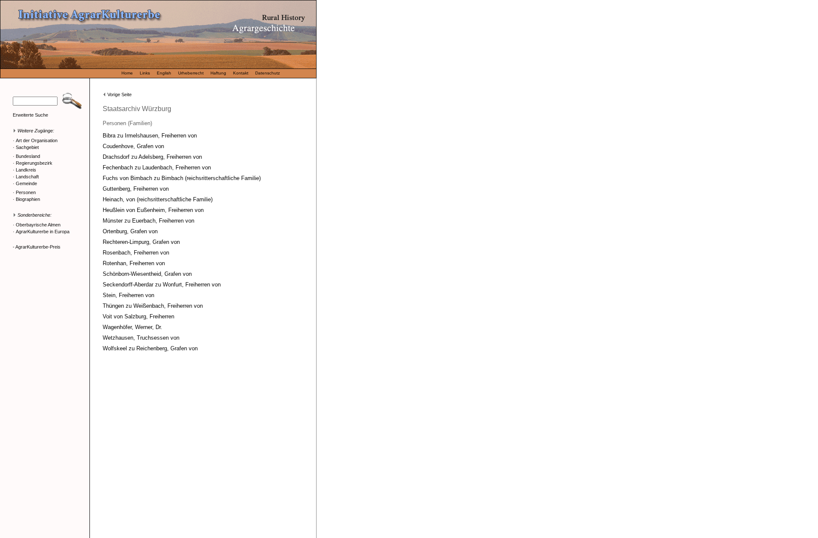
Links (145, 73)
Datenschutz (267, 73)
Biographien (28, 199)
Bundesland (28, 156)
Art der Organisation (37, 140)
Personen (26, 192)
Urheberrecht (191, 73)
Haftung (218, 73)
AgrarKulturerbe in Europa (42, 231)
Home (127, 73)
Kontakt (240, 73)
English (164, 73)
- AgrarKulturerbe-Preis (36, 246)
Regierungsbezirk (34, 163)
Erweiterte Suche (30, 114)
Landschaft (27, 176)
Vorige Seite (119, 94)
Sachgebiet (27, 147)
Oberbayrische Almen (38, 224)
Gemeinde (26, 183)
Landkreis (26, 169)
